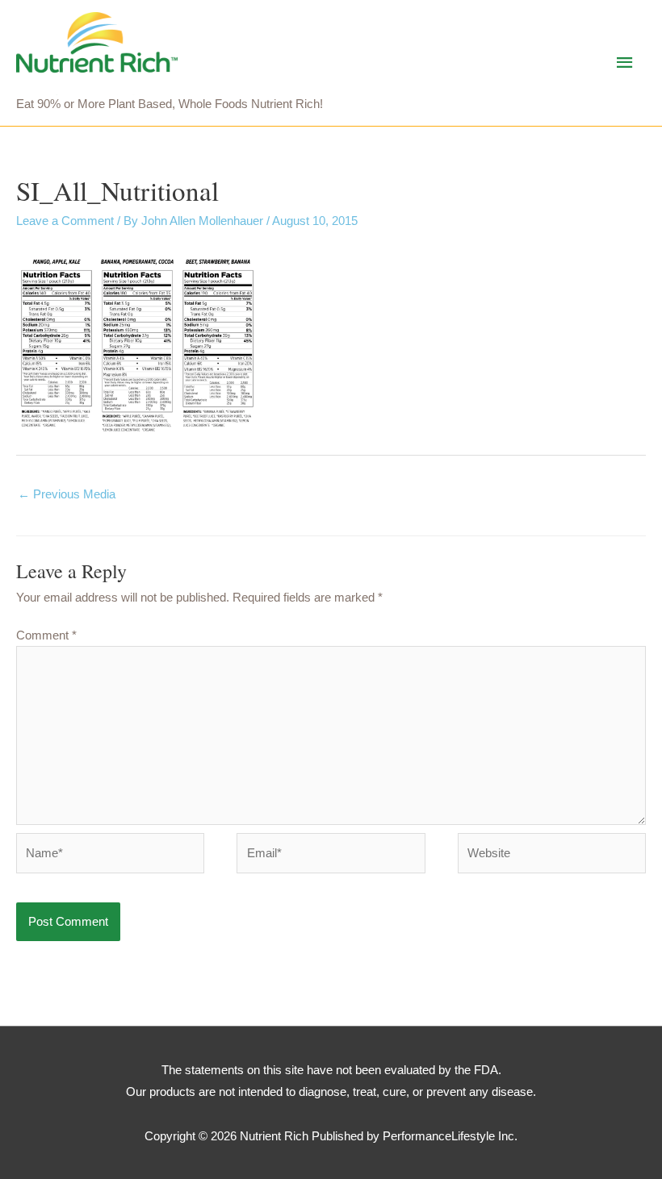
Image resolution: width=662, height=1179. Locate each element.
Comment (46, 635)
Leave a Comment (65, 220)
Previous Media (66, 494)
